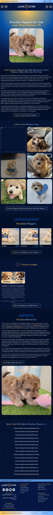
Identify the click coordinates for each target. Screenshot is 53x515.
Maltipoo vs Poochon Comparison (13, 286)
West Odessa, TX (21, 480)
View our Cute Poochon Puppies (26, 115)
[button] (48, 1)
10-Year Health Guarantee (43, 494)
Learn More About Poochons (12, 362)
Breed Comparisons (42, 489)
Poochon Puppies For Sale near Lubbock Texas (26, 444)
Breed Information (42, 485)
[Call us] (47, 6)
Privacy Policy (45, 513)
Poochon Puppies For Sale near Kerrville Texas (26, 464)
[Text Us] (50, 6)
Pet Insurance (41, 496)
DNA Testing (40, 501)
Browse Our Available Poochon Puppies (25, 252)
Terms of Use (34, 513)
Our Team (22, 492)
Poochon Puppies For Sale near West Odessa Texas (26, 428)
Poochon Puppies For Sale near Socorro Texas (26, 457)
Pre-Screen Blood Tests (43, 498)
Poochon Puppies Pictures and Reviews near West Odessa (26, 208)
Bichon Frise (18, 326)
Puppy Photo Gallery (24, 489)
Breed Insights (41, 487)
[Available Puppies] (6, 6)
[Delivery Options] (45, 1)
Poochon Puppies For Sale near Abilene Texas (26, 448)
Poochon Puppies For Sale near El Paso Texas (26, 461)
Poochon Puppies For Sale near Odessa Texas (26, 431)
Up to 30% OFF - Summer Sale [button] (10, 1)
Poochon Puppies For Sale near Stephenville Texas (26, 474)
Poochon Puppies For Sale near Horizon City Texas (26, 454)
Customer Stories (24, 491)
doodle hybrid (37, 325)
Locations (12, 480)
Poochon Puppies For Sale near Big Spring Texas (26, 438)
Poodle (9, 326)
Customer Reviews (24, 487)
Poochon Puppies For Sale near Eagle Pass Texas (26, 470)
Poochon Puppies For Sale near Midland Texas (26, 434)
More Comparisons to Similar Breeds (25, 305)
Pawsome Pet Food (42, 500)
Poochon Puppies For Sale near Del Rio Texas (26, 451)
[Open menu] (2, 6)
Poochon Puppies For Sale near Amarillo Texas (26, 467)
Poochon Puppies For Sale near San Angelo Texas (26, 441)
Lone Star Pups (5, 480)
